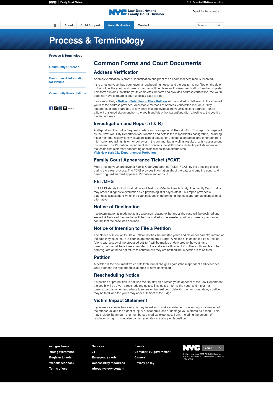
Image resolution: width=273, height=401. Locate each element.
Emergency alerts (104, 357)
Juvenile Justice (119, 25)
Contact (143, 25)
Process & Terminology (65, 55)
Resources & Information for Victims (66, 80)
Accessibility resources (108, 363)
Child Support (90, 25)
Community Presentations (67, 93)
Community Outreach (64, 67)
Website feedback (61, 363)
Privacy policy (144, 363)
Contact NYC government (152, 352)
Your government (61, 352)
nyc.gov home (59, 346)
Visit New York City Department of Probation (125, 152)
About (68, 25)
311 (189, 2)
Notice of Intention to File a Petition (142, 101)
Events (139, 346)
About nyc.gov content (108, 368)
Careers (140, 357)
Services (98, 346)
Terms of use (58, 368)
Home (55, 25)
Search (223, 348)
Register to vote (60, 357)
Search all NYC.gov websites (208, 2)
